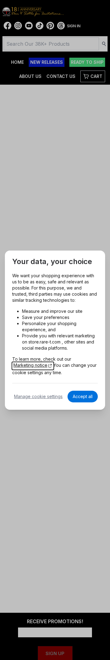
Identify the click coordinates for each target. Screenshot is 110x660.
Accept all (83, 396)
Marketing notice (30, 365)
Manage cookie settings (38, 396)
